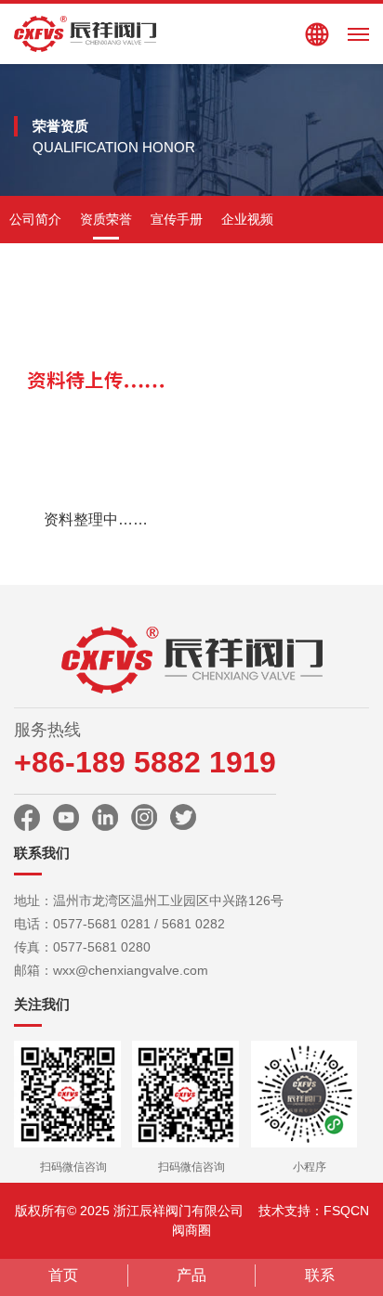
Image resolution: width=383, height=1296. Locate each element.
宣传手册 (177, 219)
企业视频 (247, 219)
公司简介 (35, 219)
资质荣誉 (106, 219)
